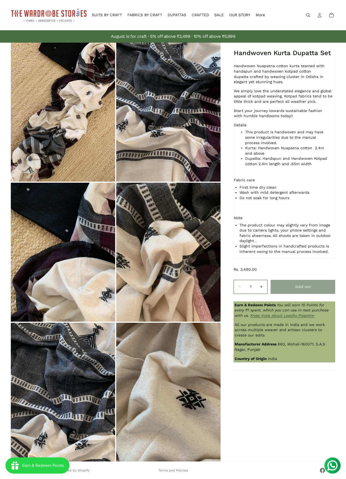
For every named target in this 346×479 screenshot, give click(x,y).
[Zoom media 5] (63, 392)
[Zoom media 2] (168, 112)
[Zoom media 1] (63, 112)
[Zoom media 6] (168, 392)
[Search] (308, 15)
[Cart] (331, 15)
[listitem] (260, 15)
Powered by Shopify (73, 470)
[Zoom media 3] (63, 252)
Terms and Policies (173, 470)
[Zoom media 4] (168, 252)
